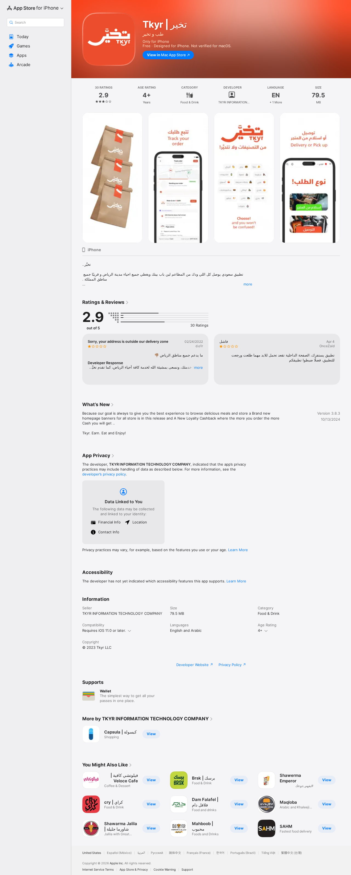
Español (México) (119, 852)
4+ (260, 630)
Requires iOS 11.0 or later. (104, 630)
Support (187, 869)
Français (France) (199, 852)
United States (91, 852)
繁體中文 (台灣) (291, 852)
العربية (141, 852)
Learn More (238, 550)
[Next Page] (345, 177)
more (248, 284)
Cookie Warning (165, 869)
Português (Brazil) (243, 852)
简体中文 (175, 852)
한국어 (220, 852)
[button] (35, 37)
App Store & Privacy (134, 869)
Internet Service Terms (98, 869)
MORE (198, 367)
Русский (157, 852)
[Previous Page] (77, 177)
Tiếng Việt (268, 852)
